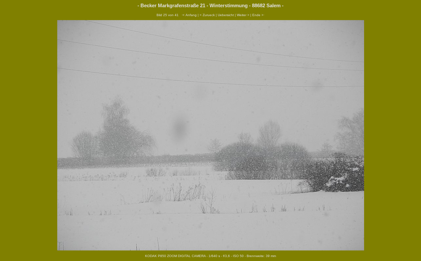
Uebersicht (226, 15)
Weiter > (243, 15)
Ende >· (258, 15)
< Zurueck (207, 15)
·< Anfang (189, 15)
